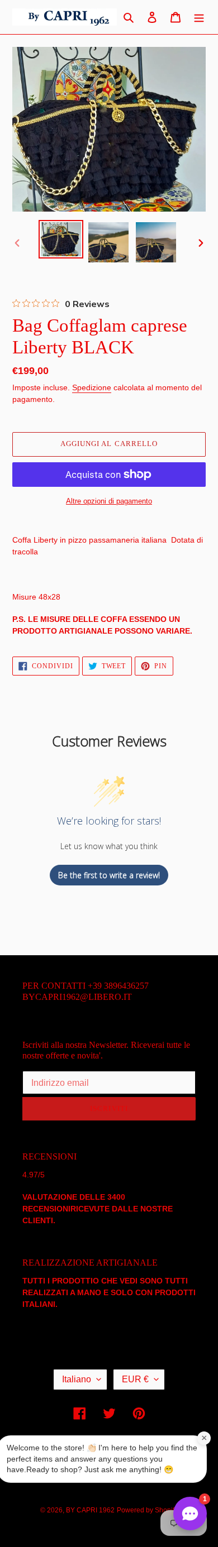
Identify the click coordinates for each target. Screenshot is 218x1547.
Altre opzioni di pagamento (109, 501)
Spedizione (91, 387)
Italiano (76, 1379)
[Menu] (199, 17)
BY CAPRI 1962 (90, 1510)
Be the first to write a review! (109, 875)
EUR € (135, 1379)
